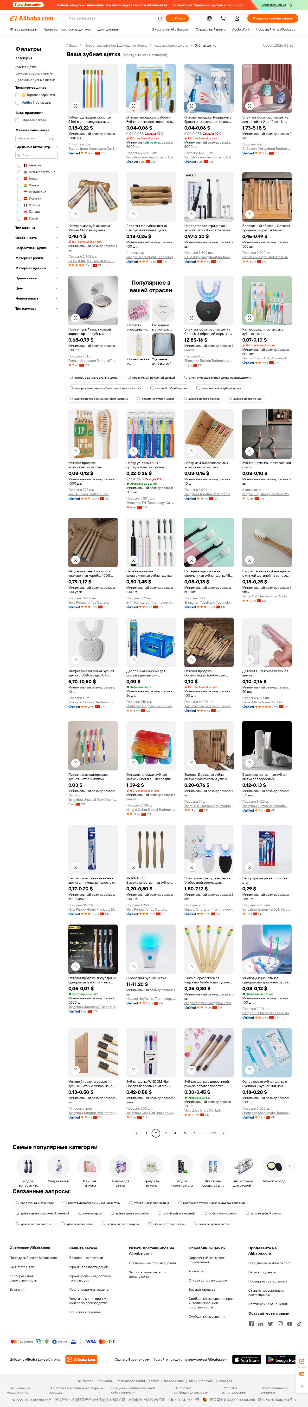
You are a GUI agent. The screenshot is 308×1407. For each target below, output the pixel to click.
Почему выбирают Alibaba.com (33, 1258)
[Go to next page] (223, 1133)
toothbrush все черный (179, 1213)
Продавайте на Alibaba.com (269, 1263)
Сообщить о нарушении (207, 1316)
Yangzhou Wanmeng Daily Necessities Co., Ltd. (267, 909)
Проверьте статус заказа (267, 1281)
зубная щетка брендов (203, 398)
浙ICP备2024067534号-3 (277, 1400)
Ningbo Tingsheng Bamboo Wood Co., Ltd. (267, 494)
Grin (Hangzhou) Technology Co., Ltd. (151, 602)
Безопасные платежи (86, 1258)
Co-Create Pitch (22, 1267)
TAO (191, 1381)
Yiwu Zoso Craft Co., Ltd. (202, 1110)
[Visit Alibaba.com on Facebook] (251, 1324)
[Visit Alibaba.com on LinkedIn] (261, 1324)
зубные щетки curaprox (123, 1224)
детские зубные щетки (214, 1224)
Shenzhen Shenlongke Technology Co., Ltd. (267, 1113)
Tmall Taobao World (130, 1381)
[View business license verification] (197, 1399)
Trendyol (205, 1381)
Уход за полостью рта (171, 45)
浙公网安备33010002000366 (232, 1400)
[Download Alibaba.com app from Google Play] (282, 1359)
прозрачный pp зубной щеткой (153, 377)
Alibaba (71, 45)
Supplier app (138, 1359)
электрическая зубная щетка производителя (220, 377)
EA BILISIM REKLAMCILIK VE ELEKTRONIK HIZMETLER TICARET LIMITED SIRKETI (93, 261)
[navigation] (37, 589)
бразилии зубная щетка (158, 398)
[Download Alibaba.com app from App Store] (246, 1359)
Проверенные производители (152, 1263)
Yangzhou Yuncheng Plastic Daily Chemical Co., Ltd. (151, 157)
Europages (224, 1381)
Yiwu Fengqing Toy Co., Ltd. (88, 602)
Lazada (154, 1381)
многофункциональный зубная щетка (94, 1203)
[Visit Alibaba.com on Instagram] (280, 1324)
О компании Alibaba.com (30, 1248)
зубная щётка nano (79, 1224)
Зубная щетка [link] (205, 45)
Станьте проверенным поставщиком (266, 1292)
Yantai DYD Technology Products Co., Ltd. (267, 596)
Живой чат (197, 1271)
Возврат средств (202, 1289)
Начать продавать (262, 1272)
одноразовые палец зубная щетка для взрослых (107, 388)
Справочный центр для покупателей (207, 1260)
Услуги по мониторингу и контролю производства (89, 1301)
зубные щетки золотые (36, 1224)
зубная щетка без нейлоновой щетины (101, 398)
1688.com (104, 1381)
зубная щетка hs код (247, 398)
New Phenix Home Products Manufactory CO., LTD (93, 909)
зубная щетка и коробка (132, 1213)
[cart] (224, 19)
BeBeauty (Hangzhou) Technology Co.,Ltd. (267, 148)
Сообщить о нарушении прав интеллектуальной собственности (211, 1303)
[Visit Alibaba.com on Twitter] (270, 1324)
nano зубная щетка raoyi (37, 1203)
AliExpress (85, 1381)
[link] (301, 1361)
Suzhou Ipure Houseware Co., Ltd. (93, 148)
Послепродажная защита (89, 1289)
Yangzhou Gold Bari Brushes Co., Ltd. (151, 1113)
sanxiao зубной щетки (265, 1213)
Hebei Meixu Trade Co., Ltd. (262, 702)
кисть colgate (92, 1213)
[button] (161, 18)
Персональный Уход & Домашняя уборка (115, 45)
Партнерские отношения (268, 1304)
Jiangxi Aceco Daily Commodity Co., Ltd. (267, 358)
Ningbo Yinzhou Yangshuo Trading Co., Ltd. (209, 1003)
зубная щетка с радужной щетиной (44, 1213)
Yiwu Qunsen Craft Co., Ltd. (88, 494)
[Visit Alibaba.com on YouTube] (290, 1324)
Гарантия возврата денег (88, 1267)
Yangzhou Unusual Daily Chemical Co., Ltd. (93, 799)
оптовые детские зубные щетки (96, 377)
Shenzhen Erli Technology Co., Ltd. (151, 503)
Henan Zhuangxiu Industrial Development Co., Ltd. (267, 257)
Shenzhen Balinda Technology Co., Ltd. (209, 361)
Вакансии (17, 1289)
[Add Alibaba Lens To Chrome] (81, 1359)
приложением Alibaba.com (205, 1359)
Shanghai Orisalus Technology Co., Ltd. (93, 702)
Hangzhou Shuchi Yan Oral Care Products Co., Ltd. (267, 1013)
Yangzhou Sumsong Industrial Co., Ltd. (267, 806)
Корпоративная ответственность (23, 1278)
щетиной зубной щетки (171, 388)
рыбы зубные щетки (223, 1213)
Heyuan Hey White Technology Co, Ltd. (151, 999)
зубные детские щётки (169, 1224)
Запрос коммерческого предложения (147, 1274)
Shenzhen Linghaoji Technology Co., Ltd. (151, 706)
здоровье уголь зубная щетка (221, 388)
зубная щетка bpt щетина (151, 1203)
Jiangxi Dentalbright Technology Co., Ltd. (151, 257)
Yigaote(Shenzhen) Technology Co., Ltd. (209, 909)
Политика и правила (85, 1312)
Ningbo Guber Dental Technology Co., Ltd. (151, 810)
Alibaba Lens (35, 1359)
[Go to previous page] (136, 1133)
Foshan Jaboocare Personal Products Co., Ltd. (93, 361)
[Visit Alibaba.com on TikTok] (299, 1324)
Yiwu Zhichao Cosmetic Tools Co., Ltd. (209, 706)
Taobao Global (173, 1381)
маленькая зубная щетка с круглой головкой (214, 1203)
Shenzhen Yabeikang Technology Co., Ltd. (209, 602)
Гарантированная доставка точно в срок (90, 1278)
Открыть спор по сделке (208, 1280)
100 (213, 1133)
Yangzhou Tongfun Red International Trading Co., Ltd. (209, 494)
